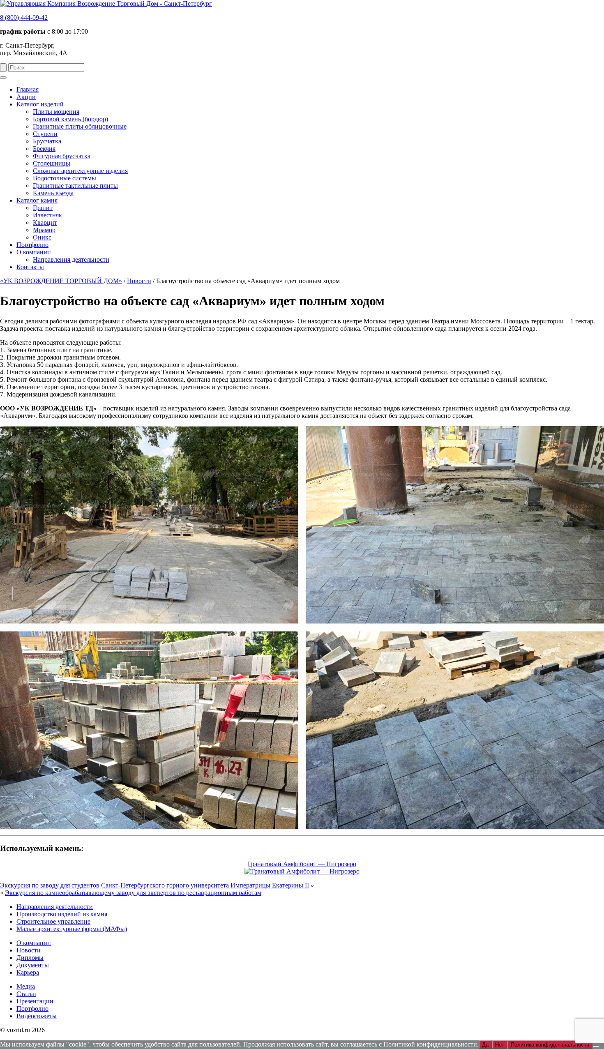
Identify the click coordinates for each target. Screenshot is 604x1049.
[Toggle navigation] (3, 77)
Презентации (34, 1001)
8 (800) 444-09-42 (24, 17)
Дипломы (30, 957)
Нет (499, 1045)
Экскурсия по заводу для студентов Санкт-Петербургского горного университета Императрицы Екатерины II (154, 885)
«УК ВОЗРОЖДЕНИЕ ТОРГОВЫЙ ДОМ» (61, 280)
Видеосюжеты (36, 1015)
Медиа (25, 986)
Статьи (26, 993)
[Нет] (595, 1046)
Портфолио (32, 1008)
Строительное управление (53, 921)
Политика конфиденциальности (94, 1029)
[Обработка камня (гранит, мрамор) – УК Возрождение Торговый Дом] (106, 3)
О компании (33, 942)
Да (485, 1045)
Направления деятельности (54, 906)
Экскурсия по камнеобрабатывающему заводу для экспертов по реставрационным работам (133, 892)
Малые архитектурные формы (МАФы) (71, 928)
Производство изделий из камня (61, 914)
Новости (139, 280)
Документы (32, 964)
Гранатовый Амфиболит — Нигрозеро (302, 863)
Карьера (27, 972)
